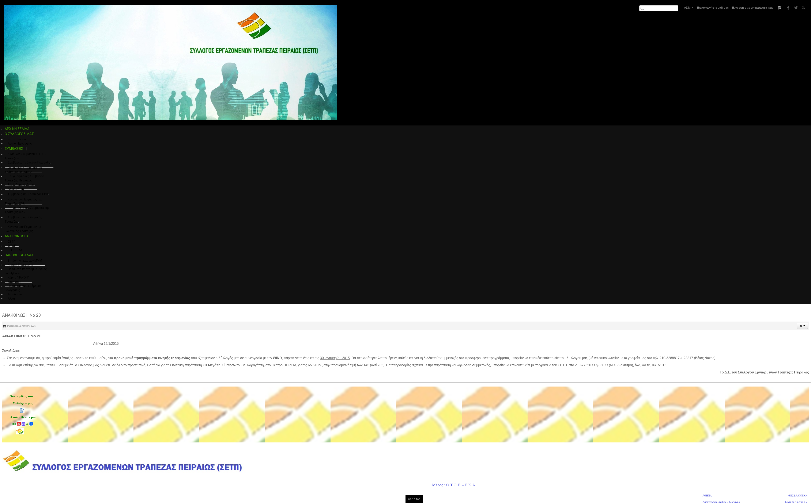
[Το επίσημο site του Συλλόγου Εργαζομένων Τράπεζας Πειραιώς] (170, 62)
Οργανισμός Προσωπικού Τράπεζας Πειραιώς (23, 170)
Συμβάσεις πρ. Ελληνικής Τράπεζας (23, 219)
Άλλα (11, 298)
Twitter (795, 7)
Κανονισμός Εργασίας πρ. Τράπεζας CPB (23, 201)
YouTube (803, 7)
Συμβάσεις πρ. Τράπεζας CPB (28, 194)
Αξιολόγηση (16, 189)
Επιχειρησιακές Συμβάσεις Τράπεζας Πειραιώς (25, 178)
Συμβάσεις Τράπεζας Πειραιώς (29, 162)
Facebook (788, 7)
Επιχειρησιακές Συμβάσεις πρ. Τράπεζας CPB (27, 210)
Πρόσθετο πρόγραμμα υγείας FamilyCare (26, 271)
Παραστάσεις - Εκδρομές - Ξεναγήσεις (24, 288)
